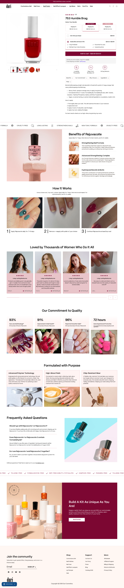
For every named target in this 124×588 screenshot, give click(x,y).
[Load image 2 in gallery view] (19, 70)
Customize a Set (71, 558)
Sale (67, 573)
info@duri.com (40, 463)
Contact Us (88, 558)
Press (87, 564)
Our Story (88, 561)
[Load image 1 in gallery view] (13, 70)
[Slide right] (57, 70)
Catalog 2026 (89, 570)
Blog (86, 567)
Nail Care (68, 564)
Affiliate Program (109, 561)
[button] (37, 6)
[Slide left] (8, 70)
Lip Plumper (69, 570)
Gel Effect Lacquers (72, 567)
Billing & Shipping (109, 564)
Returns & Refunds (109, 567)
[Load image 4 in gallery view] (32, 70)
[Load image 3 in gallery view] (26, 70)
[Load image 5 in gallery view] (38, 70)
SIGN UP (31, 567)
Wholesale (107, 558)
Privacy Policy (108, 570)
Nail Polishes (69, 561)
